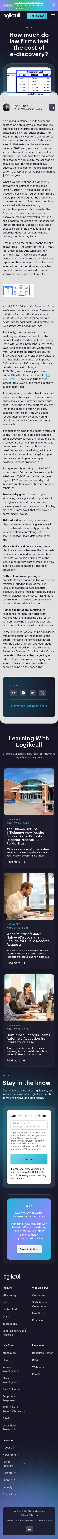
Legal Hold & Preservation (10, 1427)
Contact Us (9, 1494)
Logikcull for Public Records (14, 1332)
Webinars (38, 1367)
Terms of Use (45, 1520)
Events (36, 1374)
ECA (5, 1360)
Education (38, 1320)
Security (8, 1487)
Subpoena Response (9, 1398)
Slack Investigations (11, 1380)
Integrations (10, 1323)
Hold (5, 1302)
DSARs (7, 1418)
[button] (52, 16)
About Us (8, 1447)
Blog (35, 1360)
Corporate (38, 1295)
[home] (12, 15)
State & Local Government (40, 1304)
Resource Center (42, 1352)
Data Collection (12, 1389)
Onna (6, 1316)
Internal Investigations (11, 1369)
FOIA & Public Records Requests (14, 1409)
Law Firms (38, 1313)
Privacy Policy (22, 1149)
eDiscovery (9, 1295)
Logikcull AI (10, 1309)
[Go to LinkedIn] (29, 1529)
